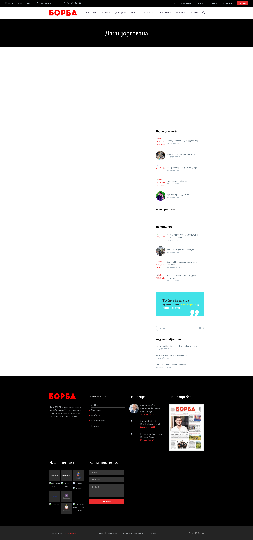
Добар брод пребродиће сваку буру (182, 167)
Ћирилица (227, 3)
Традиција (148, 12)
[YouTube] (80, 3)
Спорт (194, 12)
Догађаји (120, 12)
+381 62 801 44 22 (46, 3)
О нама (173, 3)
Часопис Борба (98, 420)
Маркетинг (187, 3)
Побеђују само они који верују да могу (182, 140)
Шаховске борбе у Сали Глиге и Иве (181, 154)
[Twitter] (68, 3)
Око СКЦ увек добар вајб (177, 181)
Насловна (91, 12)
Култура (106, 12)
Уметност (181, 12)
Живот (134, 12)
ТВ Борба (242, 3)
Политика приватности (133, 533)
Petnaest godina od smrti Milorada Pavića (172, 365)
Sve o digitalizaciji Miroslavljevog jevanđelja (173, 355)
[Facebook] (64, 3)
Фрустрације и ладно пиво (178, 195)
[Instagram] (72, 3)
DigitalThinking (70, 533)
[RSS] (76, 3)
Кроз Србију (164, 12)
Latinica (214, 3)
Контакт (201, 3)
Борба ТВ (95, 415)
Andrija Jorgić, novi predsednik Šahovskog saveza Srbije (178, 346)
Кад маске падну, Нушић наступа (180, 250)
